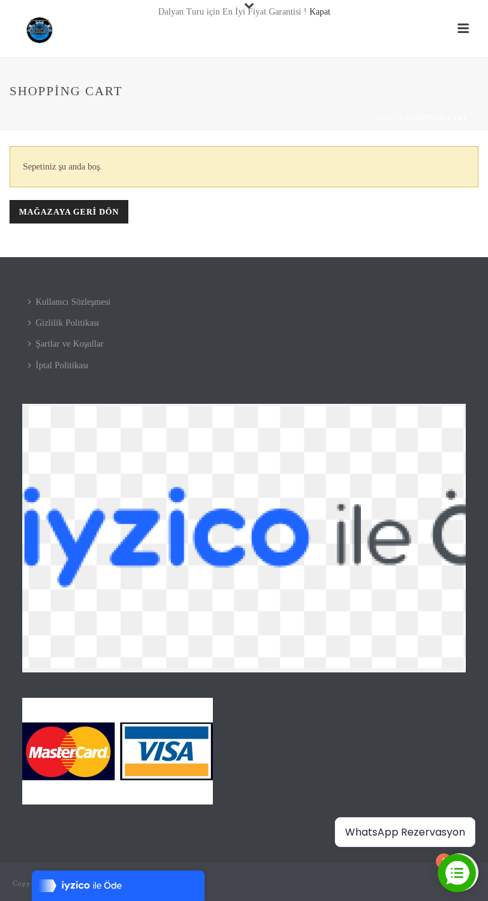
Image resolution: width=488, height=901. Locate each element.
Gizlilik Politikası (67, 323)
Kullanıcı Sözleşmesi (73, 302)
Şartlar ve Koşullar (70, 344)
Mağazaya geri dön (69, 212)
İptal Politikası (62, 365)
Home (387, 117)
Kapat (319, 12)
